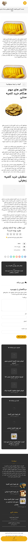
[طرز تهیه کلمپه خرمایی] (14, 423)
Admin (19, 243)
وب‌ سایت (24, 328)
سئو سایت (15, 533)
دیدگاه (24, 297)
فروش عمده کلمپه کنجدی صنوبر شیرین (14, 362)
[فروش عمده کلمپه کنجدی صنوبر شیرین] (14, 356)
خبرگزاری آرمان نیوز (14, 535)
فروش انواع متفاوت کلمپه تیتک (14, 391)
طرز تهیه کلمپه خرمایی (14, 428)
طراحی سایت (20, 533)
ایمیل (25, 321)
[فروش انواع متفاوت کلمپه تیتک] (14, 385)
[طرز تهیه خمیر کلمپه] (14, 409)
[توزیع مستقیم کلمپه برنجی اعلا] (14, 371)
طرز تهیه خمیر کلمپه (14, 414)
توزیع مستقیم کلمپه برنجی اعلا (14, 377)
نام (26, 314)
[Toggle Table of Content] (23, 84)
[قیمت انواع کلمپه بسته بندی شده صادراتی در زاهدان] (14, 436)
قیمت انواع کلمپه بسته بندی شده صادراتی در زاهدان (14, 443)
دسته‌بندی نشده (17, 250)
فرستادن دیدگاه (21, 337)
